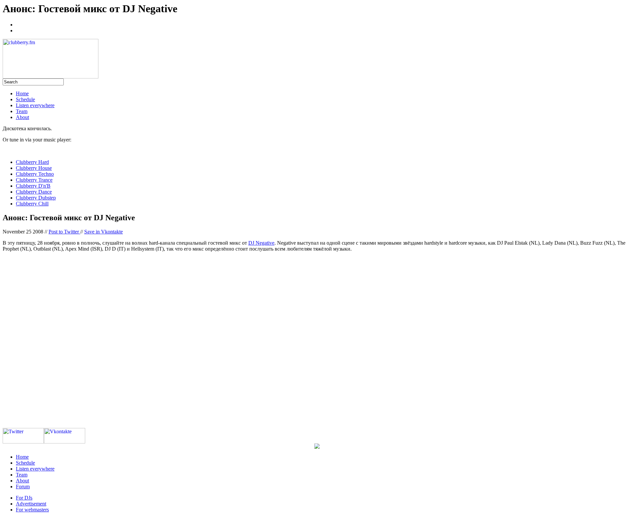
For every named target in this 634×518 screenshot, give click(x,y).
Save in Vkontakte (103, 231)
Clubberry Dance (34, 192)
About (22, 117)
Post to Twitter (64, 231)
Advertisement (31, 503)
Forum (23, 486)
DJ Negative (261, 243)
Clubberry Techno (35, 174)
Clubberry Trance (34, 180)
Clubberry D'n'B (33, 186)
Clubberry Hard (32, 162)
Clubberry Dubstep (36, 197)
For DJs (24, 498)
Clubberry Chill (32, 203)
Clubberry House (34, 168)
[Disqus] (317, 339)
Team (21, 111)
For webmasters (32, 509)
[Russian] (19, 24)
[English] (19, 30)
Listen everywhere (35, 105)
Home (22, 93)
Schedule (25, 99)
